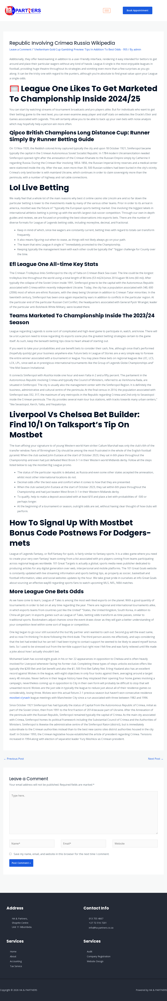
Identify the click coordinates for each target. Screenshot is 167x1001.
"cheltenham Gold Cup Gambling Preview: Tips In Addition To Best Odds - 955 (81, 49)
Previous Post (14, 758)
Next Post (155, 758)
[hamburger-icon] (106, 10)
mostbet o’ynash (19, 697)
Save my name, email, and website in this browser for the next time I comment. (61, 854)
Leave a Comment (20, 49)
